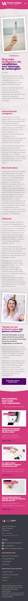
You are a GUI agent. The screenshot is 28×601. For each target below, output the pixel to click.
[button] (14, 381)
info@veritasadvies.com (10, 535)
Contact (4, 580)
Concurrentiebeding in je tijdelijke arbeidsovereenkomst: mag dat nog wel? (14, 498)
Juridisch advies (7, 572)
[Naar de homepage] (9, 521)
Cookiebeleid (6, 561)
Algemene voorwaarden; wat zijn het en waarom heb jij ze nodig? (11, 430)
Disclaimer (5, 564)
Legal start (5, 577)
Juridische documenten (10, 575)
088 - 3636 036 (7, 533)
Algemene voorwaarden (10, 556)
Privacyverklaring (8, 559)
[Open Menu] (25, 3)
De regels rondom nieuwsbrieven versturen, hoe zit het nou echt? (11, 464)
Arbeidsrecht (14, 56)
